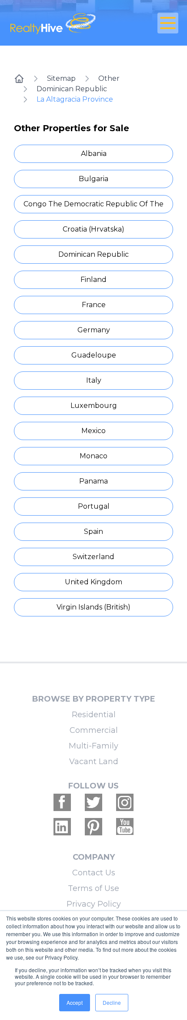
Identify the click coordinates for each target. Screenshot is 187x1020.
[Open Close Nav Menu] (168, 23)
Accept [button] (75, 1002)
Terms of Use (93, 888)
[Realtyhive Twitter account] (93, 802)
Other (109, 78)
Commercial (94, 730)
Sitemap (61, 78)
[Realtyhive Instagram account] (125, 802)
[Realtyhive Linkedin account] (62, 826)
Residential (94, 714)
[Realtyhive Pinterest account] (93, 826)
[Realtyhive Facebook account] (62, 802)
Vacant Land (93, 761)
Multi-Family (93, 746)
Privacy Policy (94, 904)
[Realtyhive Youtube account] (125, 826)
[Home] (19, 78)
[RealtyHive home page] (65, 23)
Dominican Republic (72, 89)
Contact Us (93, 873)
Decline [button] (112, 1002)
